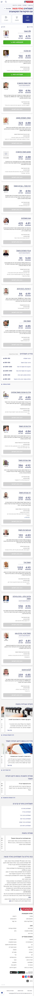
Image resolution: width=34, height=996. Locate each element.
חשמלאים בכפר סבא (25, 818)
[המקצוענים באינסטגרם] (29, 977)
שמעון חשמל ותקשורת (23, 152)
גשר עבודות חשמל (25, 460)
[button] (3, 27)
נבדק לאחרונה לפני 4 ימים (25, 87)
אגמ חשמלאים (26, 218)
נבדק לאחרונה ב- (24, 33)
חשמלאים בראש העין (25, 825)
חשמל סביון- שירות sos (23, 633)
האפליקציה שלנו (28, 921)
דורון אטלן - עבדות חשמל (22, 186)
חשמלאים (25, 5)
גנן (32, 944)
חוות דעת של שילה (25, 686)
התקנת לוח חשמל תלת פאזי (23, 371)
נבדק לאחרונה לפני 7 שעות (25, 462)
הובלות (31, 952)
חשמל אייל (27, 562)
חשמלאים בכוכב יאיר (25, 815)
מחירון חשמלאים (26, 354)
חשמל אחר (27, 321)
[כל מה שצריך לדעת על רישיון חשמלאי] (18, 749)
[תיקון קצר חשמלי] (18, 713)
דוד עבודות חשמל (25, 493)
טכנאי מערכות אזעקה (10, 944)
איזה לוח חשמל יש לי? (25, 783)
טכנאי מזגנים (13, 939)
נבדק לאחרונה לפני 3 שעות (25, 323)
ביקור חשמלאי (27, 358)
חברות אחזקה (29, 957)
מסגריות (14, 952)
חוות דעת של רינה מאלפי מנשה (22, 442)
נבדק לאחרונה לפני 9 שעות (25, 119)
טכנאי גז (30, 965)
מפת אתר (29, 990)
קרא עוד (27, 517)
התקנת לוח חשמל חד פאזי (24, 366)
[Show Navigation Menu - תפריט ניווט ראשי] (2, 1)
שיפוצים (14, 962)
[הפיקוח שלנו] (2, 993)
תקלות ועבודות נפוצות (24, 704)
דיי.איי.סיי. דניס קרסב (24, 289)
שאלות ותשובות (29, 931)
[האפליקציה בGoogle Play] (21, 972)
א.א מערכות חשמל (24, 530)
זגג (32, 954)
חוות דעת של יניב (25, 476)
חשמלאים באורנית (26, 808)
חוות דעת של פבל (25, 102)
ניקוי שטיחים (13, 957)
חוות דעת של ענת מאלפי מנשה (22, 652)
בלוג (15, 931)
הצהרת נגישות (10, 990)
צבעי (15, 960)
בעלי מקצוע (30, 5)
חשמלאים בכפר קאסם (25, 822)
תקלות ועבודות (12, 928)
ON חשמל (27, 31)
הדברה (31, 949)
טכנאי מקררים (12, 947)
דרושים (14, 916)
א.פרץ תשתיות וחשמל (23, 250)
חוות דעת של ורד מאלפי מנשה (22, 509)
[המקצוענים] (29, 2)
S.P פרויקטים (26, 670)
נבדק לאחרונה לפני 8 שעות (25, 255)
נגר (15, 954)
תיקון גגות (13, 965)
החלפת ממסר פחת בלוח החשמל (22, 379)
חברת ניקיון (30, 960)
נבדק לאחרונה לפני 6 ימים (25, 220)
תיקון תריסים (13, 967)
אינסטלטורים (29, 942)
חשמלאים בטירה (26, 812)
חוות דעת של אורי (25, 617)
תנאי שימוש (20, 990)
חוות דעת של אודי (25, 337)
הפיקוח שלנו (29, 919)
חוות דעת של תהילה (24, 67)
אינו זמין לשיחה (17, 109)
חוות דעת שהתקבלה (24, 305)
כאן (10, 901)
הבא (29, 897)
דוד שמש (30, 947)
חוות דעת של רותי (25, 234)
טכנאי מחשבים (12, 942)
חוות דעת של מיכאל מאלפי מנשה (21, 134)
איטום (31, 939)
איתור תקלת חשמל (26, 362)
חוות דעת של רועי (25, 202)
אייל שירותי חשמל (25, 426)
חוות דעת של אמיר (25, 168)
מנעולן (14, 949)
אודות (31, 916)
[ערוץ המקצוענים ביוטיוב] (23, 977)
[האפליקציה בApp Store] (13, 972)
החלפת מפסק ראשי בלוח (24, 375)
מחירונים (30, 928)
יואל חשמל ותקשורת (24, 83)
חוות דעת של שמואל (24, 269)
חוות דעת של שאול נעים (24, 579)
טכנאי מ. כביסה (28, 967)
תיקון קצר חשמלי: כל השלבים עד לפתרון (20, 719)
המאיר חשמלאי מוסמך (23, 118)
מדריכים (30, 933)
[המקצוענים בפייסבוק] (26, 977)
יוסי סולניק (27, 51)
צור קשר (14, 921)
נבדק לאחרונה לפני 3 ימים (25, 52)
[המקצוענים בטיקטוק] (31, 977)
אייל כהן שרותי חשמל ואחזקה (21, 392)
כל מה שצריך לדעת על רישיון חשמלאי (20, 756)
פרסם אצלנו (13, 919)
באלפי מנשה (17, 8)
